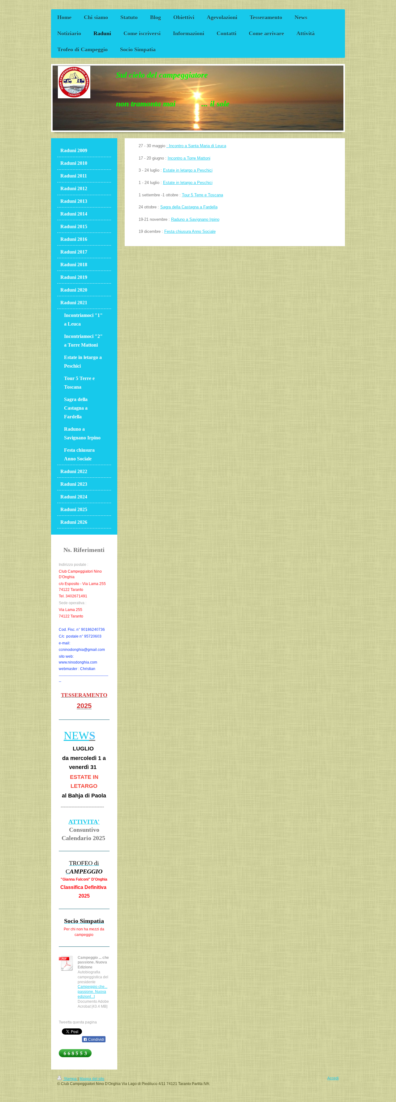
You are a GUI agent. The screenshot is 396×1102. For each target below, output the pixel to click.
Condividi (95, 1039)
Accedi (333, 1078)
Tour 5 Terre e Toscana (202, 195)
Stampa (70, 1079)
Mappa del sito (92, 1079)
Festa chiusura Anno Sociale (190, 231)
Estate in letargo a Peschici (188, 170)
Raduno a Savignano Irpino (195, 219)
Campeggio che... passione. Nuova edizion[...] (92, 991)
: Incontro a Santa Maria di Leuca (196, 146)
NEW (76, 735)
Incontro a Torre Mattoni (189, 158)
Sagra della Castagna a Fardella (188, 207)
